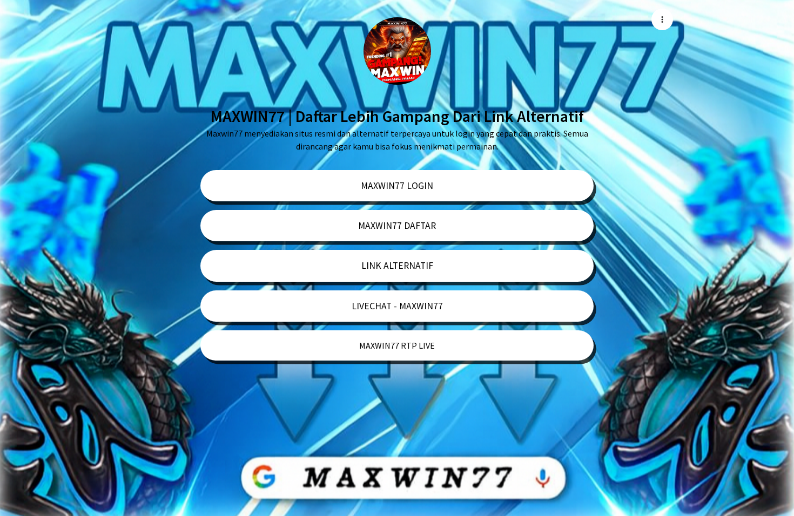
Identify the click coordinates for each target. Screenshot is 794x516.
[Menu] (662, 19)
